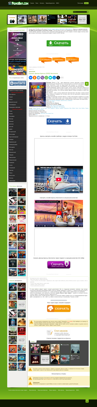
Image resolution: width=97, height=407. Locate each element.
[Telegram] (38, 77)
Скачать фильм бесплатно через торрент (17, 390)
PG (37, 114)
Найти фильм (61, 390)
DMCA (57, 3)
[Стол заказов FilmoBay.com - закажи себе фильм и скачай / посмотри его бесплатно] (58, 331)
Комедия (58, 100)
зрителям (43, 113)
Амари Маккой (36, 108)
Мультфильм (52, 100)
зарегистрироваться (48, 379)
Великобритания (60, 105)
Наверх (87, 401)
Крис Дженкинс (54, 107)
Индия (54, 105)
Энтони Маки (44, 108)
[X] (58, 77)
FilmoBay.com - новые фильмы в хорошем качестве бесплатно (18, 3)
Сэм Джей (41, 109)
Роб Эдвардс (62, 107)
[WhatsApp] (46, 77)
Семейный (69, 100)
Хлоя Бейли (81, 108)
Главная (32, 3)
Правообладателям (50, 3)
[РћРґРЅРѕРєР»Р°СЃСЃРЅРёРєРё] (34, 77)
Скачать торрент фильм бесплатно (56, 29)
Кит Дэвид (36, 109)
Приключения (64, 100)
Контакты (42, 3)
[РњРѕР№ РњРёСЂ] (54, 77)
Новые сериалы (52, 390)
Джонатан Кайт (67, 108)
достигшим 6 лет (49, 113)
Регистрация (80, 3)
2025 (53, 101)
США (51, 105)
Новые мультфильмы (43, 390)
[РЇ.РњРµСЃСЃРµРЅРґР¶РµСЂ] (50, 77)
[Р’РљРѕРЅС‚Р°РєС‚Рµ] (30, 77)
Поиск (37, 3)
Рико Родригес (51, 108)
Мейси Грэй (75, 108)
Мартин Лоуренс (59, 108)
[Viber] (42, 77)
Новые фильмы (32, 390)
